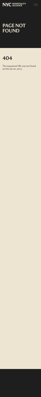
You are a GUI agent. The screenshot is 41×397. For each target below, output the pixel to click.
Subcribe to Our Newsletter (19, 380)
